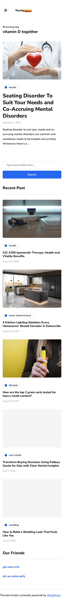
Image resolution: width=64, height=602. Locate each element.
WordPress (54, 595)
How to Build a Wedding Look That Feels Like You (30, 534)
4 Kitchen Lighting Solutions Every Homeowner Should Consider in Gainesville (32, 324)
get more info (11, 567)
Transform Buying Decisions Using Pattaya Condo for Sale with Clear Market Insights (31, 464)
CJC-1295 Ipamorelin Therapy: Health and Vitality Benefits (31, 254)
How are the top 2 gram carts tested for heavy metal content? (29, 394)
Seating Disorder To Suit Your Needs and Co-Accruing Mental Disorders (28, 106)
